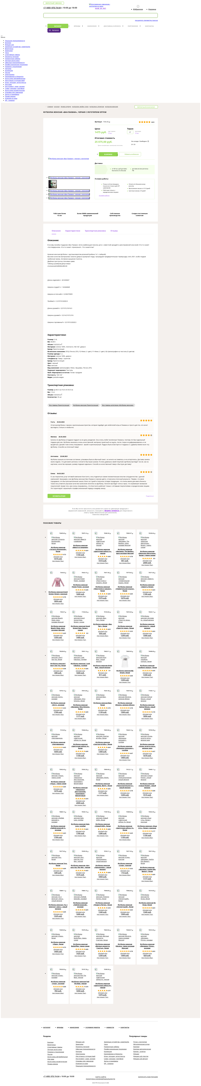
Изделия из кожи (11, 98)
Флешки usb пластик (140, 1056)
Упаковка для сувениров (14, 92)
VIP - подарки (10, 100)
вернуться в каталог (146, 107)
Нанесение (92, 26)
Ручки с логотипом (140, 1042)
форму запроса (111, 510)
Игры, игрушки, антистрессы (15, 82)
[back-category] (2, 35)
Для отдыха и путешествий (15, 80)
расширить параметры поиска (146, 20)
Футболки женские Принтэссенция (85, 405)
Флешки (136, 1054)
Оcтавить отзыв (59, 496)
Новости (110, 1027)
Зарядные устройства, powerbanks (17, 47)
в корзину (108, 154)
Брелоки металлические (142, 1049)
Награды (8, 69)
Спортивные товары (12, 55)
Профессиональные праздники (16, 65)
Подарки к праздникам (13, 67)
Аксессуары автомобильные (15, 78)
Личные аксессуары (12, 61)
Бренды (77, 26)
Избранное (138, 9)
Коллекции (9, 71)
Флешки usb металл (140, 1059)
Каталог (57, 26)
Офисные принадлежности (15, 63)
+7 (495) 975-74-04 (52, 7)
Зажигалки (9, 51)
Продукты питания (12, 57)
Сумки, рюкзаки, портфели (14, 88)
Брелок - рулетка (139, 1051)
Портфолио (133, 26)
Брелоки (8, 43)
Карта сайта (100, 1077)
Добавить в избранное (132, 154)
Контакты (149, 26)
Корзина (152, 9)
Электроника (9, 74)
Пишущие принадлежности (15, 41)
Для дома (8, 84)
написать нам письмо (148, 1077)
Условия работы (104, 195)
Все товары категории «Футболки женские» (117, 405)
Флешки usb (9, 45)
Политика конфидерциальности (100, 1079)
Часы (7, 53)
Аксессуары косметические (15, 90)
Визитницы (9, 49)
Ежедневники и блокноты (14, 76)
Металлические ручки (141, 1044)
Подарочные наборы (12, 59)
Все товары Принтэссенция (59, 405)
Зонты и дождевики (12, 94)
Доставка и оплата (112, 26)
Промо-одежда (10, 96)
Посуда (7, 73)
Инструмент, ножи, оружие (15, 86)
